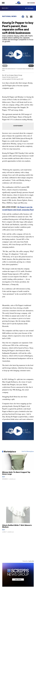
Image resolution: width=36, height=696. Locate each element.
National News (9, 16)
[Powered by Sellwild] (31, 561)
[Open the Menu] (3, 2)
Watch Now (30, 2)
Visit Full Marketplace (28, 451)
